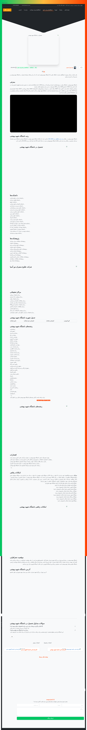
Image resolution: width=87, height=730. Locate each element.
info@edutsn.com (26, 5)
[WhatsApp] (4, 5)
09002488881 (16, 5)
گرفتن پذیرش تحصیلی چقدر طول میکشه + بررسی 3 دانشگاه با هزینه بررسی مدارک (74, 683)
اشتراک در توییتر (36, 642)
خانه (53, 18)
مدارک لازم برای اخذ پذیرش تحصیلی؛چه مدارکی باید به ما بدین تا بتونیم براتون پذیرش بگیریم (32, 682)
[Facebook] (11, 5)
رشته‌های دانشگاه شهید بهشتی (43, 400)
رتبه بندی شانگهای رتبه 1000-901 (56, 139)
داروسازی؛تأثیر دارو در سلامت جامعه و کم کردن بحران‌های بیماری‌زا (53, 683)
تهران (12, 636)
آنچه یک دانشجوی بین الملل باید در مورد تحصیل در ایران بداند (12, 683)
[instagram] (8, 5)
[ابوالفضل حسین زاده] (82, 665)
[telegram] (6, 5)
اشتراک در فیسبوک (47, 642)
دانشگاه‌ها (48, 18)
